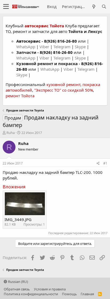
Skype (81, 46)
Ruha (10, 132)
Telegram (62, 46)
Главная (87, 293)
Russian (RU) (17, 281)
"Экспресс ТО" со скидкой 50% (63, 90)
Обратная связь (17, 289)
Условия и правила (50, 289)
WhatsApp (26, 46)
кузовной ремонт (63, 84)
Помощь (69, 293)
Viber (44, 46)
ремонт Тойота (20, 95)
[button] (6, 6)
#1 (105, 163)
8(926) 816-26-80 (60, 41)
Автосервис (28, 41)
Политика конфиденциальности (31, 293)
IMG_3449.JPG (18, 219)
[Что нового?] (94, 7)
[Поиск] (104, 7)
